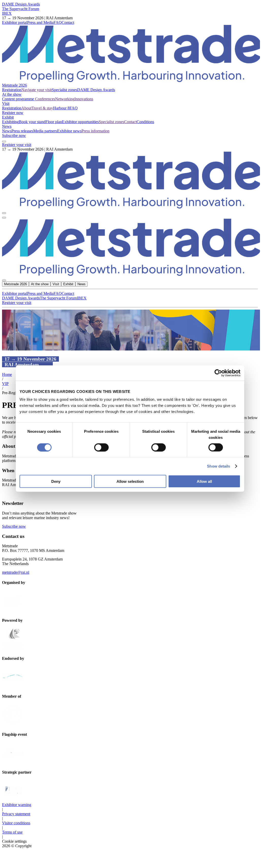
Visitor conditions (16, 823)
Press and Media (40, 22)
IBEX (7, 13)
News (6, 126)
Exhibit (8, 117)
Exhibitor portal (14, 22)
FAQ (58, 22)
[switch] (101, 447)
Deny (55, 481)
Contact (68, 22)
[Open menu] (4, 217)
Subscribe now (14, 135)
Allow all (204, 481)
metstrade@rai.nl (15, 572)
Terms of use (12, 832)
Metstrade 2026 (14, 85)
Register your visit (16, 144)
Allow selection (130, 481)
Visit (5, 103)
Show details (218, 466)
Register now (12, 112)
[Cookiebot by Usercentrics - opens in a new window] (218, 373)
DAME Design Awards (21, 4)
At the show (12, 94)
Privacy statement (16, 814)
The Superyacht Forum (20, 9)
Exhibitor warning (16, 805)
